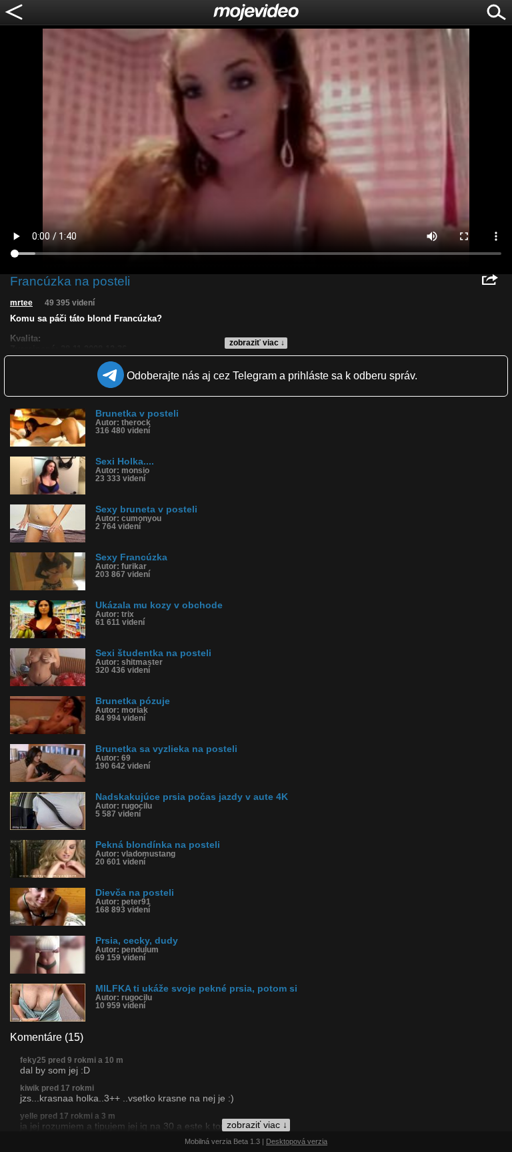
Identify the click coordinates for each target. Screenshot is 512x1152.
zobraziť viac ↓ (257, 342)
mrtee (21, 303)
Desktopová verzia (296, 1141)
